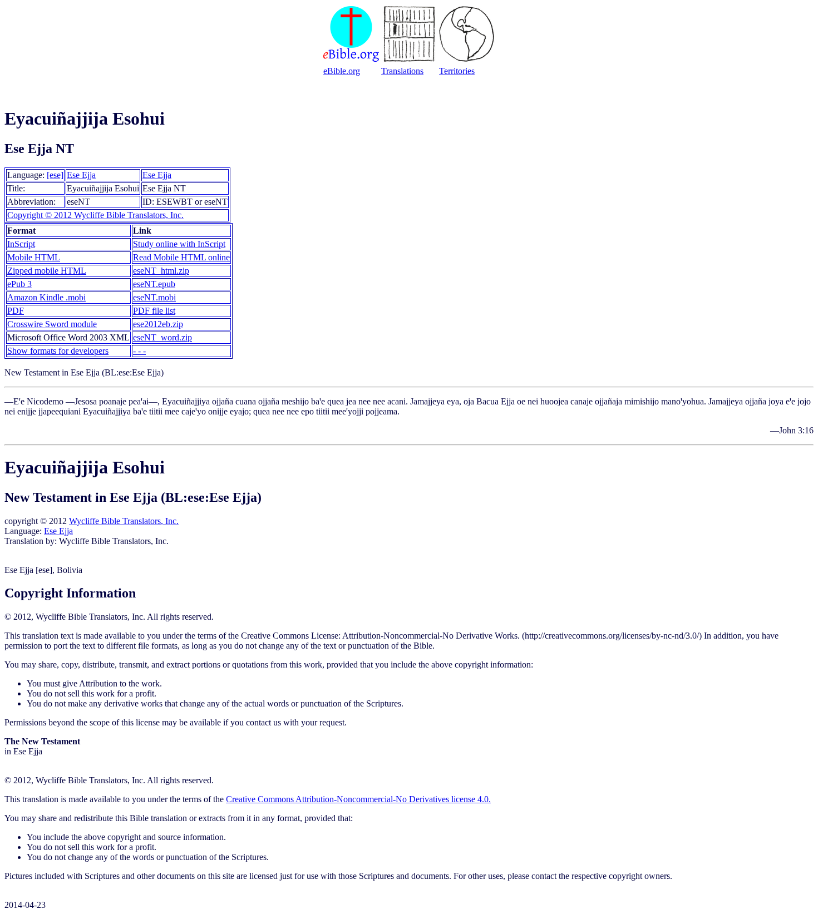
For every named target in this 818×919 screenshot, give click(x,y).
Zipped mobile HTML (46, 270)
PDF (15, 310)
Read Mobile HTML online (181, 257)
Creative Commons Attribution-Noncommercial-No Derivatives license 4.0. (358, 799)
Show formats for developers (58, 350)
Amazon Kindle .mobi (46, 297)
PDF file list (154, 310)
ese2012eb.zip (158, 324)
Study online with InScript (179, 244)
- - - (139, 350)
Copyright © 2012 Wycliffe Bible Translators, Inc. (95, 215)
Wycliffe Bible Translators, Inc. (124, 521)
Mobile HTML (33, 257)
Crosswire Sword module (52, 324)
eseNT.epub (154, 284)
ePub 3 (19, 284)
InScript (21, 244)
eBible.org (341, 71)
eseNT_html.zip (161, 270)
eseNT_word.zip (162, 337)
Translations (402, 71)
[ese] (55, 175)
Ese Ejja (81, 175)
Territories (457, 71)
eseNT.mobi (154, 297)
